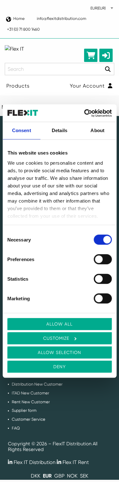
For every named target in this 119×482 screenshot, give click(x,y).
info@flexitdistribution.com (61, 18)
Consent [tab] (21, 130)
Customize (56, 338)
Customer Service (28, 419)
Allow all (59, 323)
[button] (106, 55)
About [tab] (97, 130)
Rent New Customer (31, 402)
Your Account (88, 86)
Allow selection (59, 352)
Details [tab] (59, 130)
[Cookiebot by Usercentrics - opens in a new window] (85, 113)
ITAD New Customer (30, 393)
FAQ (16, 428)
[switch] (103, 259)
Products (18, 86)
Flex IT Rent (75, 462)
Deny (59, 366)
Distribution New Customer (37, 384)
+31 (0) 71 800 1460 (23, 29)
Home (18, 18)
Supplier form (24, 410)
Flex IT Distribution (34, 462)
